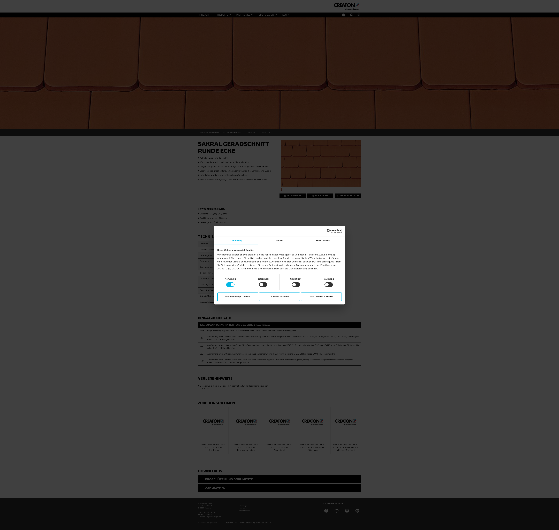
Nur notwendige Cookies (237, 296)
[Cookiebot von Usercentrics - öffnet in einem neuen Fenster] (329, 231)
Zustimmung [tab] (235, 240)
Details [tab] (279, 240)
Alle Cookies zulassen (321, 296)
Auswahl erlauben (279, 296)
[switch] (263, 284)
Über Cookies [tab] (323, 240)
